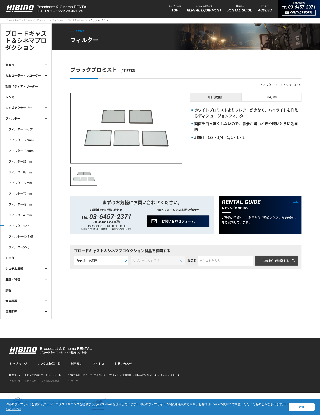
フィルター (57, 20)
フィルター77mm (20, 182)
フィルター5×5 (18, 247)
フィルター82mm (20, 172)
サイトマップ (71, 381)
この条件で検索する (275, 260)
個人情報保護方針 (50, 381)
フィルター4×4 (76, 20)
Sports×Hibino (168, 375)
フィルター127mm (21, 140)
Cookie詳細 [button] (13, 409)
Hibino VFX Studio (144, 375)
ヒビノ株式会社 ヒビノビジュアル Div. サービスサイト (91, 375)
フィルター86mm (20, 161)
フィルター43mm (20, 215)
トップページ (18, 363)
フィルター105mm (21, 150)
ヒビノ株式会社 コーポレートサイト (43, 375)
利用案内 (77, 363)
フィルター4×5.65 (21, 236)
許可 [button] (301, 407)
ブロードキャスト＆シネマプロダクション (27, 20)
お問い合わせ (123, 363)
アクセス (98, 363)
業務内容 (126, 375)
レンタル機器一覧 (49, 363)
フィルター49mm (20, 204)
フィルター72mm (20, 193)
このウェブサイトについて (22, 381)
